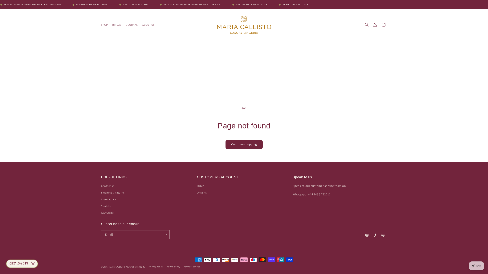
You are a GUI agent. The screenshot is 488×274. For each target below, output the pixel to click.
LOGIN (201, 186)
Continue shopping (244, 144)
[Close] (33, 263)
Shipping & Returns (113, 192)
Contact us (107, 186)
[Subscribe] (165, 234)
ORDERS (202, 192)
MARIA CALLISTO (117, 266)
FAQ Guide (107, 212)
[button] (367, 25)
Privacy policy (156, 266)
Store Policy (108, 199)
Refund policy (173, 266)
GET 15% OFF (19, 263)
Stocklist (106, 206)
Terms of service (192, 266)
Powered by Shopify (135, 266)
